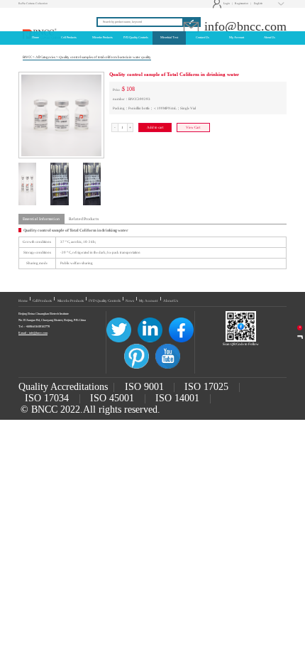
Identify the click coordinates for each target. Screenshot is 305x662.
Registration (241, 3)
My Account (148, 301)
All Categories (45, 57)
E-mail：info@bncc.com (33, 333)
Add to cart (155, 127)
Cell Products (42, 301)
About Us (170, 301)
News (130, 301)
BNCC (27, 57)
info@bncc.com (244, 26)
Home (23, 301)
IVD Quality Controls (105, 301)
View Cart (193, 127)
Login (222, 4)
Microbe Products (70, 301)
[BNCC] (42, 15)
